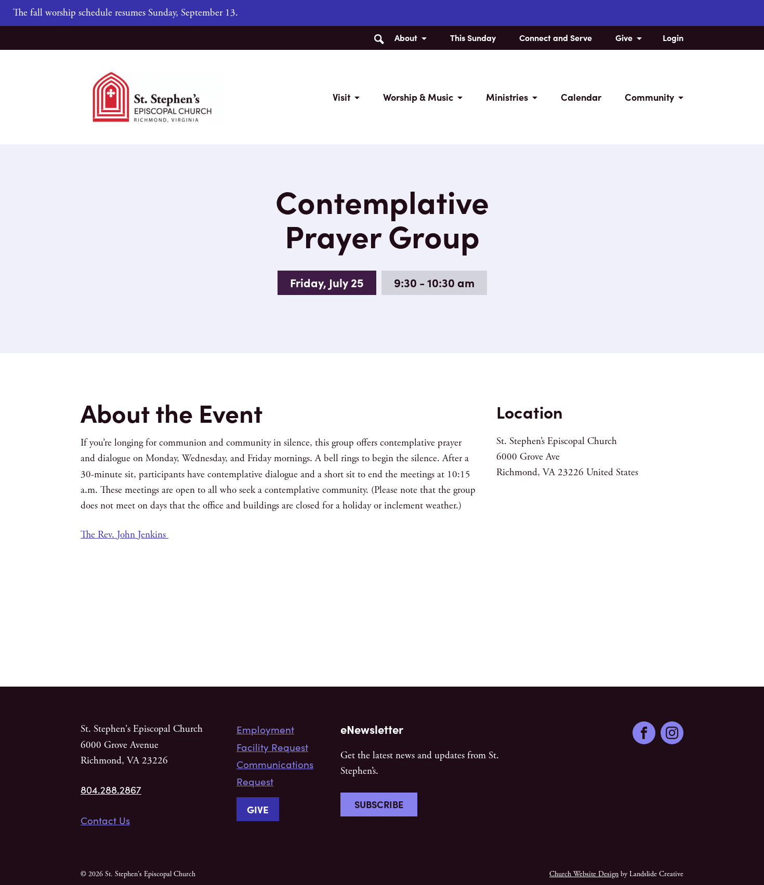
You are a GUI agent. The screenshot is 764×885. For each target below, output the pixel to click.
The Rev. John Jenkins (124, 535)
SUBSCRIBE (378, 804)
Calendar (581, 96)
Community (649, 96)
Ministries (507, 96)
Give (624, 37)
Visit (341, 96)
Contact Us (105, 820)
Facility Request (272, 747)
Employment (265, 729)
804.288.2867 (111, 789)
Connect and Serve (555, 37)
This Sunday (473, 37)
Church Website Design (583, 874)
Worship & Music (418, 96)
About (405, 37)
